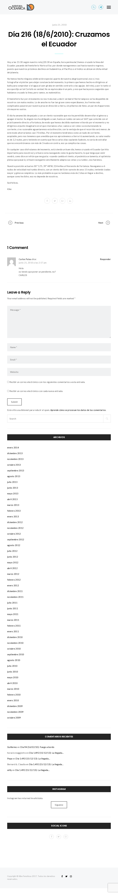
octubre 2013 (14, 464)
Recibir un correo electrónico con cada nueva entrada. (36, 391)
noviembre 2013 (15, 459)
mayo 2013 (12, 493)
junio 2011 (12, 608)
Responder (105, 259)
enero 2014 (13, 447)
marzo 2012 (13, 574)
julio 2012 (12, 551)
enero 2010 (13, 700)
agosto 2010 (13, 660)
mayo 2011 (12, 614)
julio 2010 (12, 666)
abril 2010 (12, 683)
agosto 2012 (13, 545)
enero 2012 (13, 585)
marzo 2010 (13, 689)
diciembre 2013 (15, 453)
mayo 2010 (12, 677)
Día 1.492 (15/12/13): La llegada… (46, 752)
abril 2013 (12, 499)
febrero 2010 (14, 694)
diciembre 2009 (15, 706)
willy (9, 770)
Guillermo (12, 747)
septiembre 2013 (15, 470)
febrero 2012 (14, 579)
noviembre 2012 (15, 528)
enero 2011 (13, 631)
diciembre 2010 (15, 637)
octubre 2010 (14, 648)
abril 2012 (12, 568)
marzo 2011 (13, 620)
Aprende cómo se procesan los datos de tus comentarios (78, 410)
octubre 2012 (14, 533)
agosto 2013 (13, 476)
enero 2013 (13, 516)
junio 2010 (12, 671)
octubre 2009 (14, 717)
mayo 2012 (12, 562)
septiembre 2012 (15, 539)
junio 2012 (12, 556)
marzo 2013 (13, 505)
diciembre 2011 (15, 591)
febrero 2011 (14, 625)
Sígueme (59, 804)
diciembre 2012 (15, 522)
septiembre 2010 (15, 654)
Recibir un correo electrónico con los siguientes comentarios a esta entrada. (47, 382)
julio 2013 (12, 482)
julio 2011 (12, 602)
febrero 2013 (14, 510)
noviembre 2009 (15, 712)
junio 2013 (12, 487)
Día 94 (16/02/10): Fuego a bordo (37, 747)
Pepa (9, 758)
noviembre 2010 (15, 643)
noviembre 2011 (15, 597)
